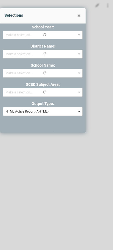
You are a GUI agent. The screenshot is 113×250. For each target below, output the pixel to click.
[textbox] (39, 111)
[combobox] (43, 35)
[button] (79, 15)
